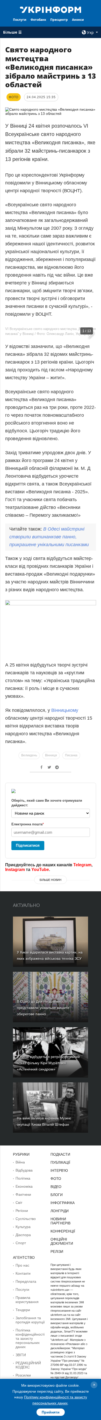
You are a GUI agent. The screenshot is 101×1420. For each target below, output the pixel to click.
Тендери (23, 1310)
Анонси (78, 19)
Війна (20, 1162)
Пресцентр (59, 19)
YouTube (40, 869)
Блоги (57, 1195)
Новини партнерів (60, 1221)
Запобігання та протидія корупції (30, 1320)
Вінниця (51, 755)
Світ (19, 1202)
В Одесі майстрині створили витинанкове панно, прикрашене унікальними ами (49, 536)
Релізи (57, 1251)
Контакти (23, 1273)
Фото (56, 1178)
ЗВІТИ (21, 1355)
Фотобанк (38, 19)
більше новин (50, 879)
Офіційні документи (62, 1241)
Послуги (19, 19)
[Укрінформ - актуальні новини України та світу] (50, 9)
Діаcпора (23, 1235)
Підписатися (28, 845)
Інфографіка (63, 1203)
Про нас (22, 1265)
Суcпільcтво (26, 1219)
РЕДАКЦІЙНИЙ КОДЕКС (28, 1365)
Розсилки (23, 1375)
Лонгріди (60, 1211)
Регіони (22, 1211)
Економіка (24, 1186)
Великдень (29, 755)
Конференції (63, 1231)
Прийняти (51, 1412)
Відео (56, 1187)
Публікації (60, 1162)
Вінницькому (64, 710)
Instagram (15, 869)
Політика (23, 1178)
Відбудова (24, 1170)
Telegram (82, 865)
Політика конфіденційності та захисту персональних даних (30, 1338)
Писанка (71, 755)
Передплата (26, 1281)
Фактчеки (23, 1194)
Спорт (21, 1243)
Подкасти (60, 1154)
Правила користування (27, 1300)
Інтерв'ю (59, 1170)
